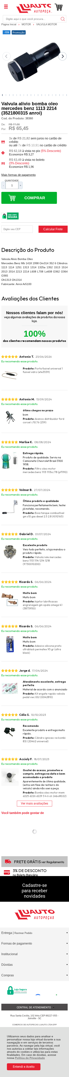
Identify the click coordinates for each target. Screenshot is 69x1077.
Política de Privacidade (30, 1057)
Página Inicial (9, 24)
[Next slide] (62, 56)
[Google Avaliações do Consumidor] (47, 990)
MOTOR (27, 24)
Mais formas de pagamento (18, 174)
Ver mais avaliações (34, 803)
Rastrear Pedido (23, 933)
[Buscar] (62, 18)
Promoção (19, 32)
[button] (2, 95)
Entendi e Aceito (23, 1067)
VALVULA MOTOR (46, 24)
